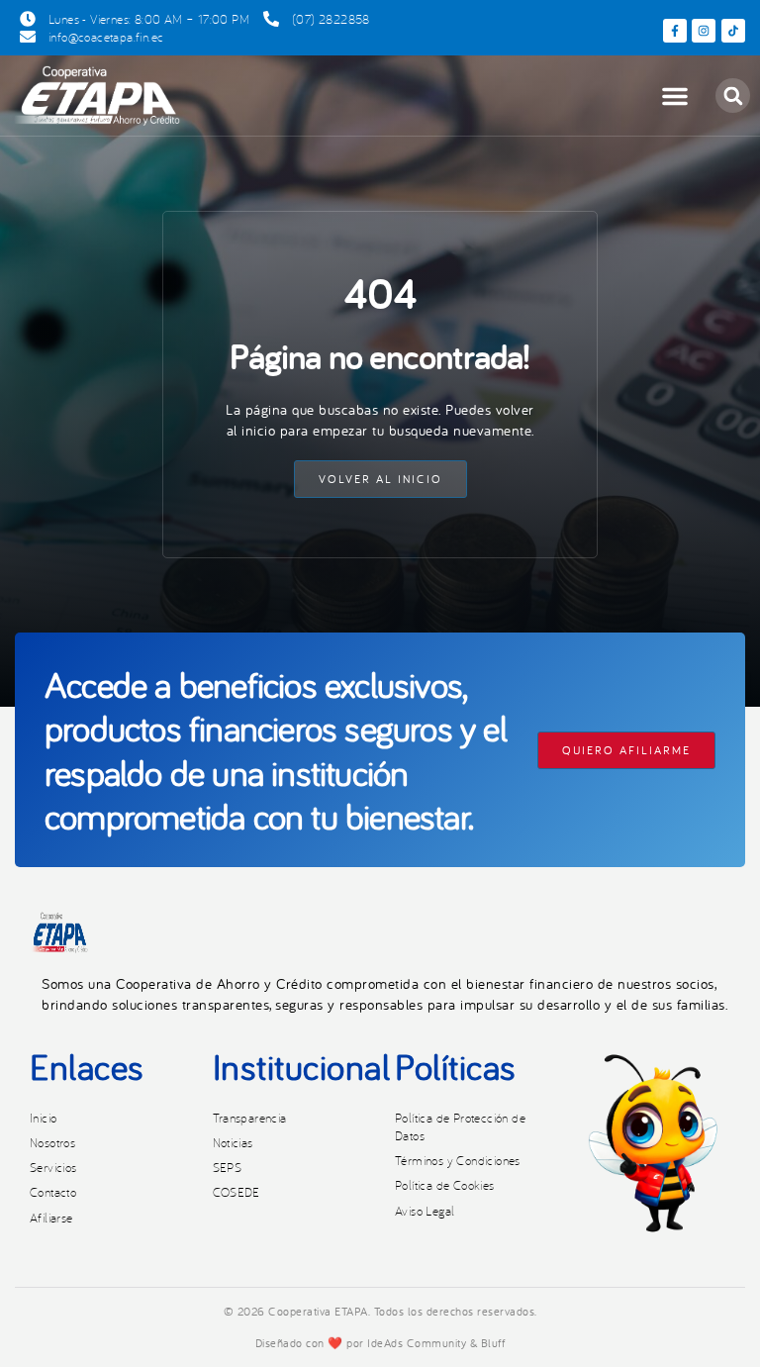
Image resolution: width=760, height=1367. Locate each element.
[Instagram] (703, 31)
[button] (675, 96)
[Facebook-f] (675, 31)
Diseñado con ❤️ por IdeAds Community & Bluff (380, 1342)
